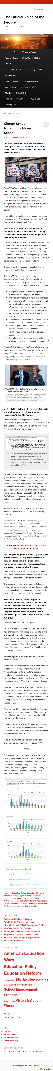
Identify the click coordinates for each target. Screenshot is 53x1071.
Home (7, 52)
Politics (14, 895)
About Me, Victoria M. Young (25, 52)
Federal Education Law (14, 98)
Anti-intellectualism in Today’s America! (22, 931)
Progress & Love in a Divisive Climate (21, 934)
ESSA (24, 898)
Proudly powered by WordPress (26, 1065)
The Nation (18, 285)
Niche (13, 206)
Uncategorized (9, 1001)
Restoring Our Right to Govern (18, 919)
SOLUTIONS (21, 93)
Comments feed (11, 1037)
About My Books (11, 58)
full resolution (22, 545)
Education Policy (19, 893)
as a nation (42, 687)
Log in (7, 1031)
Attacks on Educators (13, 940)
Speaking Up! (10, 104)
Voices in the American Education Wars (20, 87)
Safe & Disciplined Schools (18, 984)
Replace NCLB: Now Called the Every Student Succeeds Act (23, 72)
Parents (8, 63)
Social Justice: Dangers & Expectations (22, 937)
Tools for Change (11, 81)
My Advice (25, 979)
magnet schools (14, 900)
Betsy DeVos (30, 895)
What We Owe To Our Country (17, 928)
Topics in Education (30, 81)
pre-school (19, 906)
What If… (8, 93)
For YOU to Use (34, 98)
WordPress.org (11, 1040)
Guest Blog (9, 980)
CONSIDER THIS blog (31, 58)
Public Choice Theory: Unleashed (19, 922)
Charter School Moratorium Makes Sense (18, 128)
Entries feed (9, 1034)
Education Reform (34, 893)
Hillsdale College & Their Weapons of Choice (24, 925)
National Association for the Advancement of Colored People (25, 902)
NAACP (25, 900)
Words (9, 1005)
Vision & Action (28, 1000)
